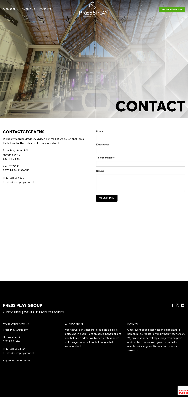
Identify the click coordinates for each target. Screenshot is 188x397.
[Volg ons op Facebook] (172, 306)
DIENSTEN (9, 9)
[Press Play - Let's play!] (94, 9)
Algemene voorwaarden (17, 360)
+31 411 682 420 (15, 178)
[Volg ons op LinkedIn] (182, 306)
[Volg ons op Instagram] (177, 306)
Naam (99, 131)
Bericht (100, 171)
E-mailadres (102, 144)
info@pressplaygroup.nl (20, 182)
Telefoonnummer (105, 158)
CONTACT (45, 9)
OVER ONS (28, 9)
